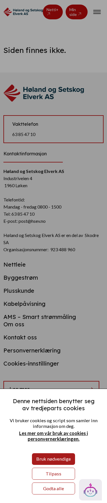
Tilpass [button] (53, 473)
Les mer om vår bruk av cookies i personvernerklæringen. (53, 436)
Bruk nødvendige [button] (53, 458)
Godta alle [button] (53, 488)
